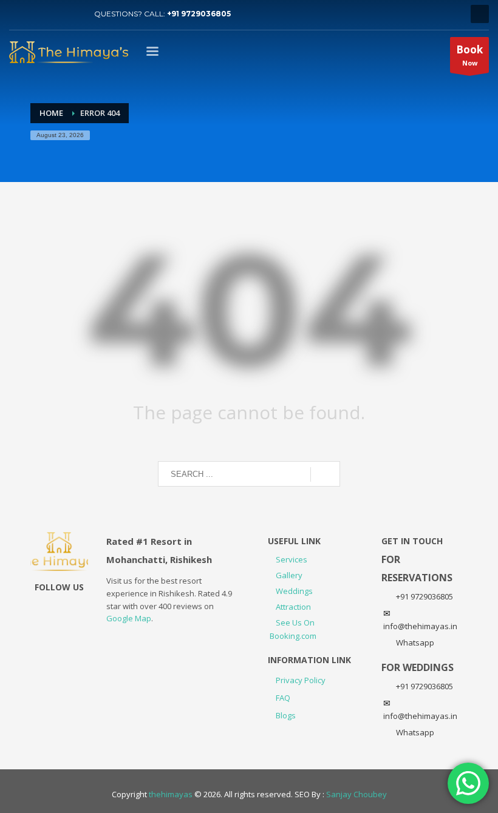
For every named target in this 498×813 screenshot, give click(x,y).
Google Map (128, 618)
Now (469, 54)
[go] (325, 474)
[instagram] (55, 14)
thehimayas (171, 794)
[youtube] (36, 14)
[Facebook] (73, 14)
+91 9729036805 (199, 13)
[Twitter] (18, 14)
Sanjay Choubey (356, 794)
